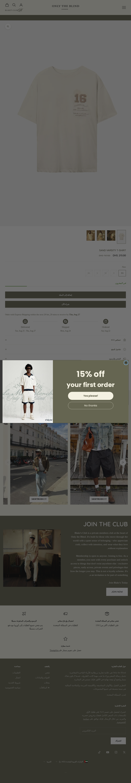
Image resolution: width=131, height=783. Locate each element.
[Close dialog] (126, 363)
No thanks (90, 405)
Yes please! (90, 395)
